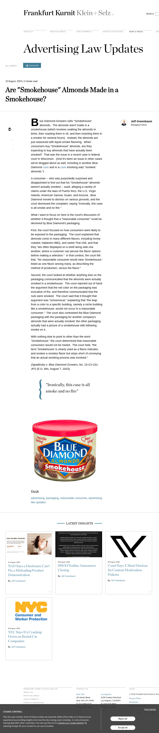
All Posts (10, 66)
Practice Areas (31, 696)
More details (150, 709)
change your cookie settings (71, 722)
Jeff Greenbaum (141, 121)
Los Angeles (106, 694)
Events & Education (113, 32)
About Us (28, 32)
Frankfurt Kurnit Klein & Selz (69, 11)
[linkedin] (9, 147)
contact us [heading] (82, 689)
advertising (37, 498)
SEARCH (150, 14)
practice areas (58, 32)
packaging (52, 498)
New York (80, 694)
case (46, 167)
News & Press (136, 32)
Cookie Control (12, 711)
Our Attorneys (84, 32)
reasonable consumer (73, 498)
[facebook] (9, 156)
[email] (9, 129)
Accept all (122, 727)
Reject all (122, 719)
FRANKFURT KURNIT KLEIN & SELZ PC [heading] (41, 689)
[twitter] (9, 138)
